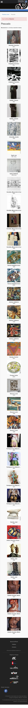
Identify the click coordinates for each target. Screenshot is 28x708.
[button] (25, 18)
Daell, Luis (14, 155)
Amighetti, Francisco (14, 63)
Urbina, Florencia (11, 540)
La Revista (14, 663)
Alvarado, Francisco (14, 45)
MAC (14, 668)
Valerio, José (14, 558)
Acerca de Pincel (14, 641)
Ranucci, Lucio (14, 393)
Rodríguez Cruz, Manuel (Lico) (14, 448)
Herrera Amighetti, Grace (14, 265)
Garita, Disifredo (14, 173)
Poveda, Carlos (14, 375)
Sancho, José (13, 522)
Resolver (11, 19)
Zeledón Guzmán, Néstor (13, 595)
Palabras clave (5, 14)
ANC (14, 658)
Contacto (14, 647)
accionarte (14, 682)
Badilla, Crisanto (14, 100)
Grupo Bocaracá (20, 540)
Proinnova (14, 677)
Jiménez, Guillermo (14, 302)
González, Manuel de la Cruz (14, 192)
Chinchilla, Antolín (14, 137)
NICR (14, 672)
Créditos (14, 644)
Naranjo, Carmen (14, 357)
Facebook (5, 691)
